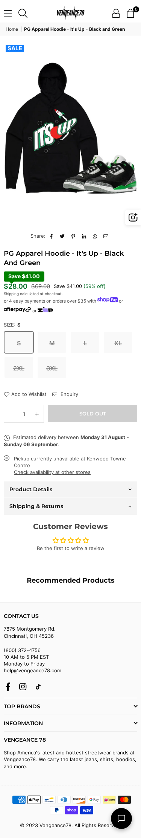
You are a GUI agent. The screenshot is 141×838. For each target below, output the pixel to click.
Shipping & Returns (36, 506)
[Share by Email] (106, 235)
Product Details (30, 489)
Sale (15, 48)
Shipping (11, 293)
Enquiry (68, 394)
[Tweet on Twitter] (62, 235)
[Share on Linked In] (84, 235)
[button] (130, 13)
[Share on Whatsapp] (95, 235)
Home (12, 29)
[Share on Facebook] (52, 235)
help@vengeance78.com (32, 670)
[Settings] (116, 13)
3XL (52, 368)
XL (118, 343)
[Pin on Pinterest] (73, 235)
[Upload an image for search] (133, 217)
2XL (18, 368)
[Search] (23, 13)
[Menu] (7, 13)
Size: (12, 325)
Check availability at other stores (52, 472)
